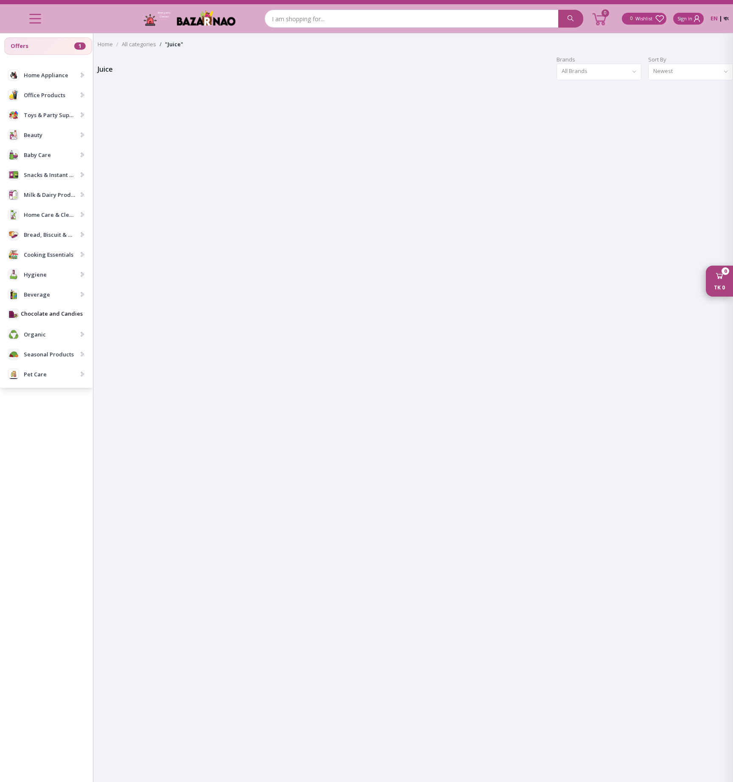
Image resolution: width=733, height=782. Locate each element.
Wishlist (642, 18)
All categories (139, 44)
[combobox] (599, 72)
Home (105, 44)
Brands (566, 59)
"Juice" (174, 44)
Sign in (684, 18)
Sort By (657, 59)
